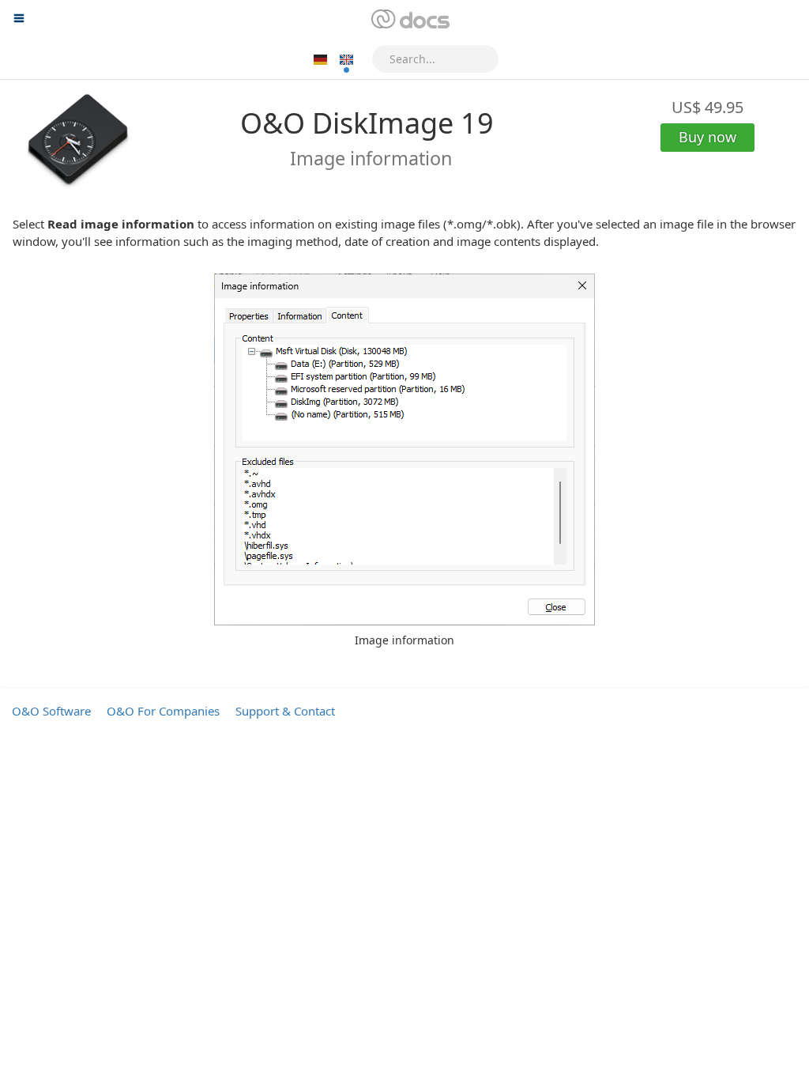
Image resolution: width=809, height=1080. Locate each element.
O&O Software (51, 711)
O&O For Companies (163, 711)
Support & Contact (285, 711)
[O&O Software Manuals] (408, 19)
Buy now (707, 136)
